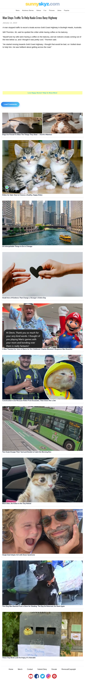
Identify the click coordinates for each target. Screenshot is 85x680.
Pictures (52, 10)
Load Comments (10, 104)
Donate (54, 669)
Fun (45, 10)
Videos (38, 10)
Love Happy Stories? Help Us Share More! (42, 93)
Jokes (59, 10)
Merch (20, 669)
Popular (66, 10)
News (17, 10)
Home (11, 669)
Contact (30, 669)
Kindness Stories (28, 10)
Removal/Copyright (69, 669)
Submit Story (42, 669)
